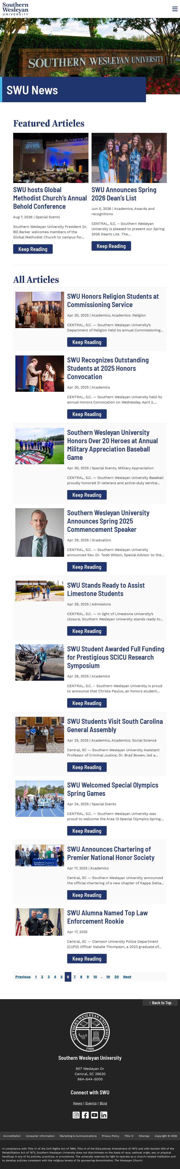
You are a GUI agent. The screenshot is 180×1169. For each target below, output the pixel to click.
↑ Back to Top (160, 1002)
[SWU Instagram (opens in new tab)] (76, 1116)
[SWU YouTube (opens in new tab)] (94, 1116)
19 (108, 977)
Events (91, 1103)
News (77, 1103)
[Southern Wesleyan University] (90, 1032)
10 (95, 977)
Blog (103, 1103)
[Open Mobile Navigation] (174, 9)
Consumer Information (40, 1135)
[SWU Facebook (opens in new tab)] (85, 1116)
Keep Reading (32, 249)
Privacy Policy (110, 1135)
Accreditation (12, 1135)
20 (116, 977)
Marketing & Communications (78, 1135)
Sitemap (144, 1135)
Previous (23, 977)
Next (127, 977)
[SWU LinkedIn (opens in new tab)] (103, 1116)
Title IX (128, 1135)
